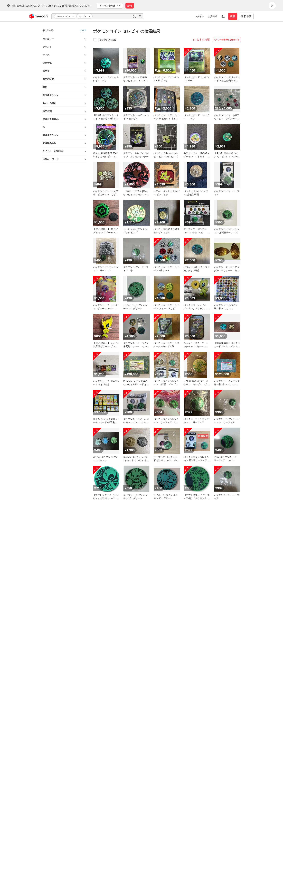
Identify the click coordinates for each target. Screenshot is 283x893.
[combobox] (97, 16)
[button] (73, 16)
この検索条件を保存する (228, 39)
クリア (83, 30)
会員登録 (212, 16)
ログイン (199, 16)
